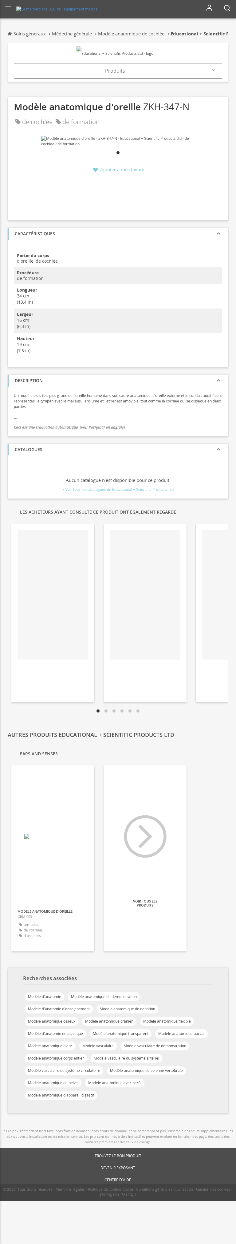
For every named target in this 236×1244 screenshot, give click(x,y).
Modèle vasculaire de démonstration (155, 1045)
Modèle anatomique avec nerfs (114, 1082)
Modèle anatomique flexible (167, 1021)
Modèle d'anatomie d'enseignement (59, 1009)
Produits (115, 70)
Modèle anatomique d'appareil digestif (61, 1095)
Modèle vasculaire (98, 1045)
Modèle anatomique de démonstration (104, 996)
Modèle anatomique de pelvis (53, 1082)
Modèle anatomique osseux (51, 1021)
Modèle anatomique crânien (109, 1021)
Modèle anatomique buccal (181, 1033)
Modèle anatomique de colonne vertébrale (146, 1070)
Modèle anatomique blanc (50, 1045)
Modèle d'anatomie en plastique (55, 1033)
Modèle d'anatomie (44, 996)
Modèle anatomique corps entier (56, 1058)
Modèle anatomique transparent (120, 1033)
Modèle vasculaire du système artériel (126, 1058)
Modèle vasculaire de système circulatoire (64, 1070)
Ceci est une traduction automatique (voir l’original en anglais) (69, 427)
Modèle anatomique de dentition (127, 1009)
